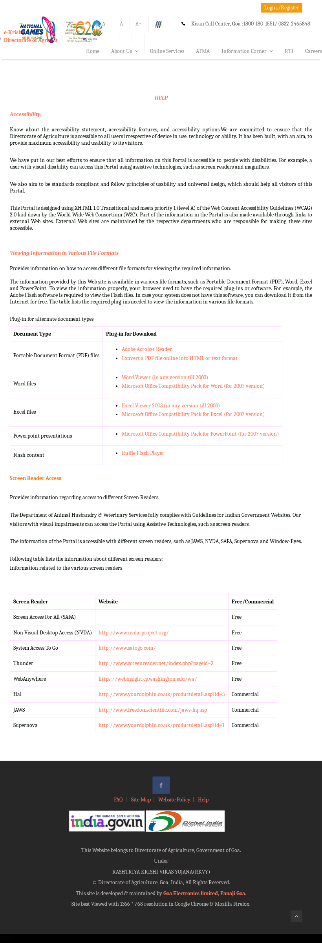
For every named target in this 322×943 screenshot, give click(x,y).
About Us (121, 51)
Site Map (141, 799)
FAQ (119, 799)
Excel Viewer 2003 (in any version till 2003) (171, 405)
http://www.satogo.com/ (127, 648)
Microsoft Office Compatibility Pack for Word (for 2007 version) (193, 386)
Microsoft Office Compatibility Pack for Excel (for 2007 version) (193, 414)
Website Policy (174, 799)
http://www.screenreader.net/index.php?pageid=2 (156, 663)
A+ (138, 23)
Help (203, 799)
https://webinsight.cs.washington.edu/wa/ (148, 679)
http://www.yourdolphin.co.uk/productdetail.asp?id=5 (162, 694)
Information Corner (244, 51)
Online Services (167, 51)
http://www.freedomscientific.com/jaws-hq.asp (153, 710)
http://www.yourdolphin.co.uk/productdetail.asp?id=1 (161, 725)
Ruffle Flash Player (143, 453)
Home (92, 51)
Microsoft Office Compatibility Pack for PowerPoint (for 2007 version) (200, 434)
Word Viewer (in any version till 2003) (165, 377)
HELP (161, 97)
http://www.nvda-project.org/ (134, 632)
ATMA (203, 51)
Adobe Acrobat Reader (147, 349)
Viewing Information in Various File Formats (64, 253)
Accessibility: (26, 114)
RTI (289, 51)
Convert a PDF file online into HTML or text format (180, 358)
